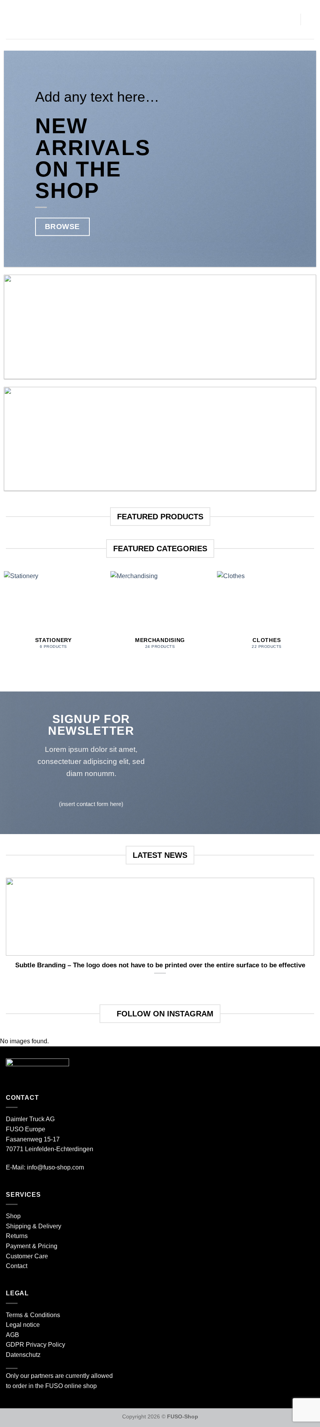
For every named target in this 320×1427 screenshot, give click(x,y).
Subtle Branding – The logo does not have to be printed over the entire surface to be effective (160, 965)
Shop (13, 1216)
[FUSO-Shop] (160, 19)
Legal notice (23, 1324)
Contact (16, 1266)
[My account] (310, 19)
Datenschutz (23, 1354)
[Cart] (291, 19)
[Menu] (10, 19)
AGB (12, 1335)
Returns (17, 1236)
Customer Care (27, 1256)
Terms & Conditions (33, 1315)
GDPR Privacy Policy (35, 1344)
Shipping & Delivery (33, 1226)
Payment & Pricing (31, 1246)
